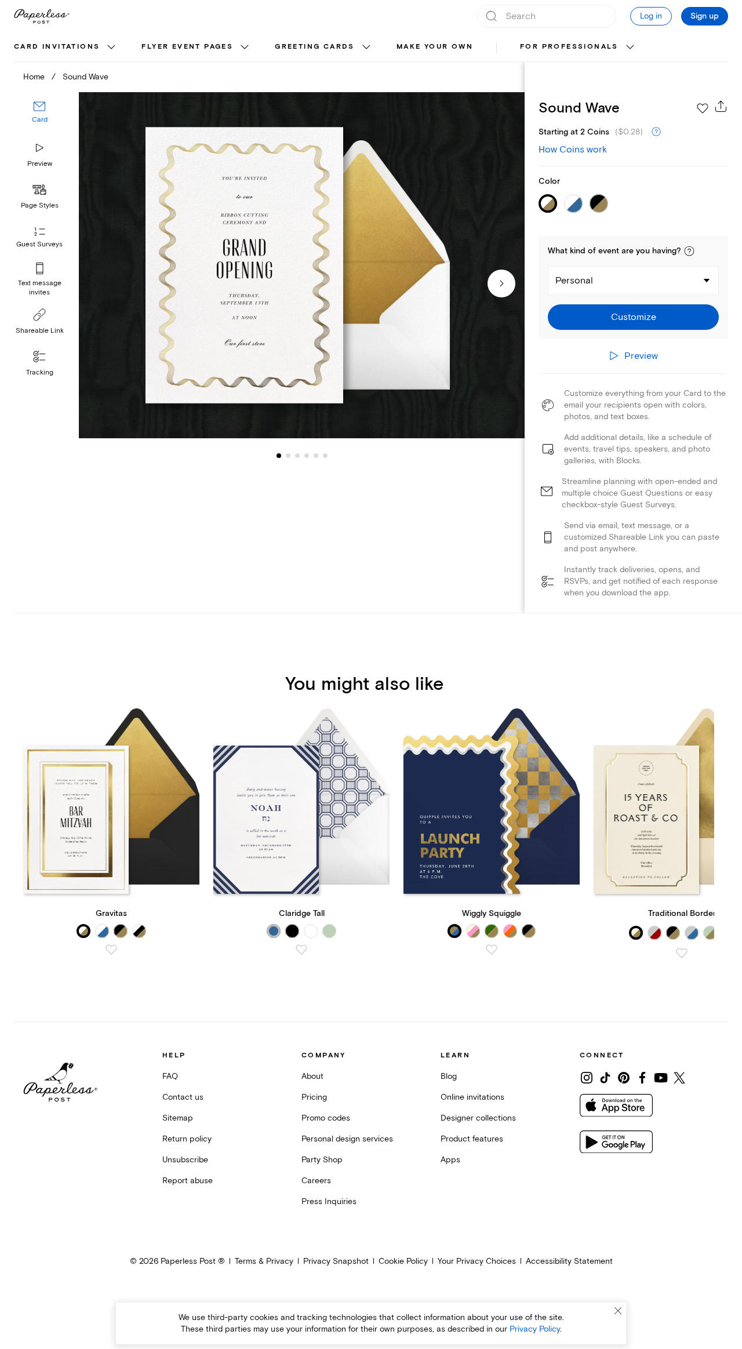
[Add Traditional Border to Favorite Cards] (682, 953)
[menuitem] (66, 47)
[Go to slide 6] (316, 455)
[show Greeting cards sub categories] (366, 47)
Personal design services (347, 1139)
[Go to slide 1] (279, 455)
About (312, 1076)
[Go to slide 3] (288, 455)
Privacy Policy (535, 1329)
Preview (39, 163)
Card (40, 120)
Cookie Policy (403, 1261)
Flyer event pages (187, 46)
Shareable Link (40, 330)
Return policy (187, 1139)
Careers (316, 1181)
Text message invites (39, 288)
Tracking (39, 372)
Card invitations (57, 46)
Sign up (704, 16)
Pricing (314, 1097)
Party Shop (322, 1160)
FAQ (170, 1076)
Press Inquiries (329, 1201)
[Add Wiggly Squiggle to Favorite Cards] (492, 950)
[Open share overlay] (721, 106)
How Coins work (573, 149)
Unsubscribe (185, 1160)
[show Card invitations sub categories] (111, 47)
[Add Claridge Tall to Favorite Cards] (301, 950)
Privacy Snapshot (336, 1261)
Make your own (435, 46)
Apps (450, 1160)
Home (34, 77)
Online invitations (472, 1097)
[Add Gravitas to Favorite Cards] (111, 950)
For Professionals (569, 46)
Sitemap (177, 1118)
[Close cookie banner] (618, 1311)
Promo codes (325, 1118)
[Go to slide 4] (297, 455)
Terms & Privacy (264, 1261)
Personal (574, 280)
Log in (651, 16)
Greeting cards (315, 46)
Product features (472, 1139)
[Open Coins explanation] (656, 132)
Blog (449, 1076)
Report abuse (187, 1181)
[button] (689, 251)
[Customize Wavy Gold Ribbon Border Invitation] (301, 265)
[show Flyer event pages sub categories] (245, 47)
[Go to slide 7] (325, 455)
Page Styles (40, 205)
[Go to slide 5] (306, 455)
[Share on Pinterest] (624, 1077)
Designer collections (478, 1118)
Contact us (182, 1097)
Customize (633, 317)
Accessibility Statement (569, 1261)
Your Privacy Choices (477, 1261)
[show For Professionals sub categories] (630, 47)
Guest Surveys (39, 245)
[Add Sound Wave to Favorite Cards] (703, 108)
